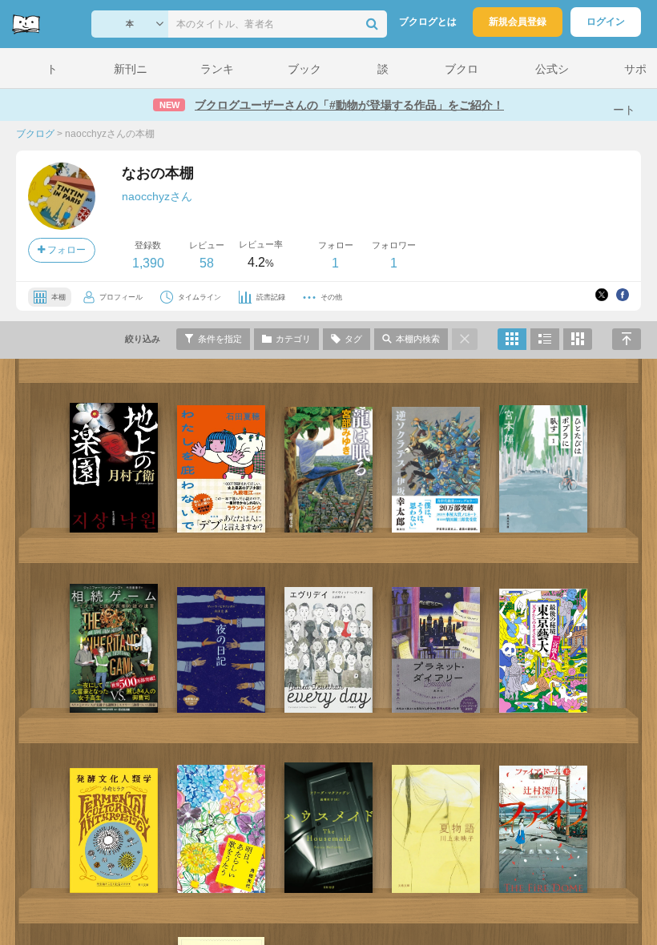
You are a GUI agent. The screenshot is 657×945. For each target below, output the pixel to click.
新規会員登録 (517, 21)
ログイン (605, 21)
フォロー (65, 249)
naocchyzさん (157, 196)
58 (207, 263)
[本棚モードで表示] (512, 339)
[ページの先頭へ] (626, 339)
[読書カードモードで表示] (577, 339)
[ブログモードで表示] (544, 339)
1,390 (148, 263)
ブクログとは (428, 21)
